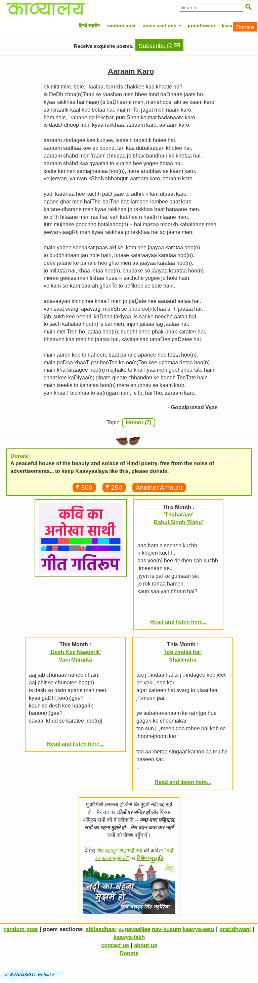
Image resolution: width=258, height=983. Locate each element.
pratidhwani (201, 25)
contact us (115, 945)
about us (145, 945)
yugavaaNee (134, 929)
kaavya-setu (198, 929)
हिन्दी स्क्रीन (89, 25)
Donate (245, 27)
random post (121, 25)
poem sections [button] (160, 25)
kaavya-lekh (129, 937)
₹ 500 (84, 487)
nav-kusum (166, 929)
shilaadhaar (101, 929)
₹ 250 (114, 487)
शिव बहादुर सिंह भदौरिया (119, 850)
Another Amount (159, 487)
